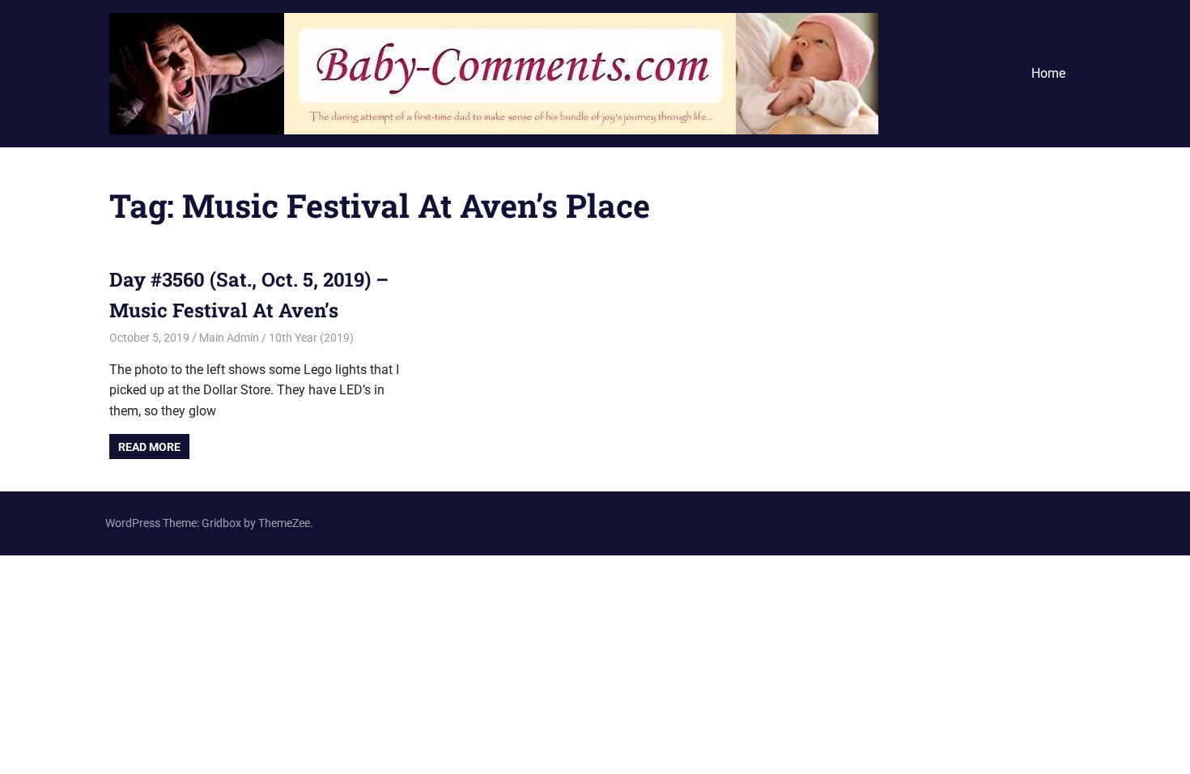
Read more (149, 446)
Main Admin (229, 337)
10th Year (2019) (311, 337)
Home (1048, 73)
